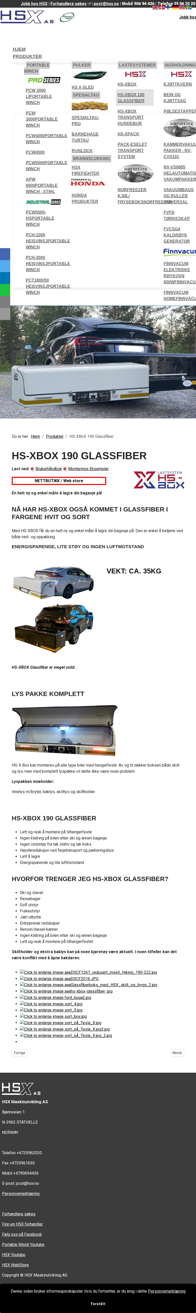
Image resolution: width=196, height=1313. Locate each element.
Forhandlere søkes (69, 3)
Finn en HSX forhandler (22, 1224)
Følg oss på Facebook (22, 1234)
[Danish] (162, 6)
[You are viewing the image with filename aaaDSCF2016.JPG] (59, 978)
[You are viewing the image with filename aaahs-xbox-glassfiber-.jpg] (66, 991)
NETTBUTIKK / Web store (59, 480)
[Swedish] (189, 6)
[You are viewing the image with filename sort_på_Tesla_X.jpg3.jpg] (65, 1029)
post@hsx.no (106, 3)
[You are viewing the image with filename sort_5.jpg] (51, 1010)
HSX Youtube (13, 1254)
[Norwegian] (182, 6)
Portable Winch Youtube (23, 1244)
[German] (175, 6)
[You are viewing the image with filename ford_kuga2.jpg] (55, 997)
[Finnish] (169, 6)
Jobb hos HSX (34, 3)
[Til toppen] (189, 1306)
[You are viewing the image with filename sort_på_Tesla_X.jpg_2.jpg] (66, 1035)
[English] (155, 6)
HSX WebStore (15, 1265)
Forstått (98, 1304)
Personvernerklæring (21, 1193)
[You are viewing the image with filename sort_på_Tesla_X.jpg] (60, 1022)
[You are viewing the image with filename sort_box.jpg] (53, 1016)
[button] (37, 68)
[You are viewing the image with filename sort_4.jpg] (51, 1003)
